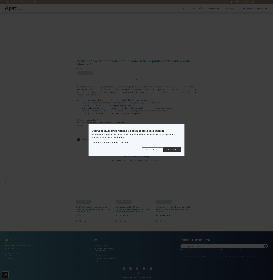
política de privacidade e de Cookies (116, 142)
